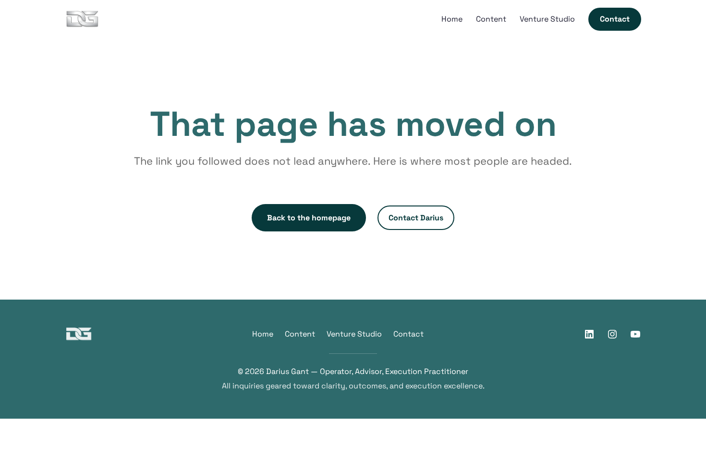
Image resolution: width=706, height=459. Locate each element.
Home (262, 334)
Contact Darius (416, 218)
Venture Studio (354, 334)
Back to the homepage (309, 218)
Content (300, 334)
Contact (408, 334)
